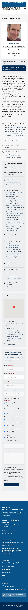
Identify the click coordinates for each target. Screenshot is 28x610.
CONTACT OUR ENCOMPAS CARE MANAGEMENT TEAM (13, 68)
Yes (7, 413)
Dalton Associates (8, 531)
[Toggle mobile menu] (25, 8)
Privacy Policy (6, 569)
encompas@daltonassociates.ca (15, 589)
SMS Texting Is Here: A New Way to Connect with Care (13, 543)
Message (6, 451)
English (14, 3)
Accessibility (6, 572)
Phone (9, 373)
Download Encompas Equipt (11, 563)
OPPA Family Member (12, 440)
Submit (11, 484)
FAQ (3, 576)
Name (9, 365)
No (13, 413)
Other (5, 443)
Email (9, 382)
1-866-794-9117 (9, 586)
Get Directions (11, 344)
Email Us (21, 2)
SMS (7, 405)
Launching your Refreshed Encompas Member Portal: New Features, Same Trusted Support (12, 550)
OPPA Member (10, 437)
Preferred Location (9, 390)
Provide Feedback (8, 566)
